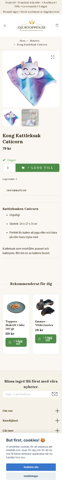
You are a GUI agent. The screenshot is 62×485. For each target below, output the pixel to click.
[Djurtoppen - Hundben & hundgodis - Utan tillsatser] (32, 25)
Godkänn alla (31, 467)
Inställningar (31, 476)
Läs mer (8, 430)
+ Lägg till (41, 167)
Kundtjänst (10, 420)
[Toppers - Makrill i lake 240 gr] (16, 307)
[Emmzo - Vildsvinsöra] (45, 307)
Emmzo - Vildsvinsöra (44, 323)
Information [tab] (16, 190)
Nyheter (35, 40)
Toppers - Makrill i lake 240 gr (15, 325)
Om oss (8, 410)
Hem (22, 40)
